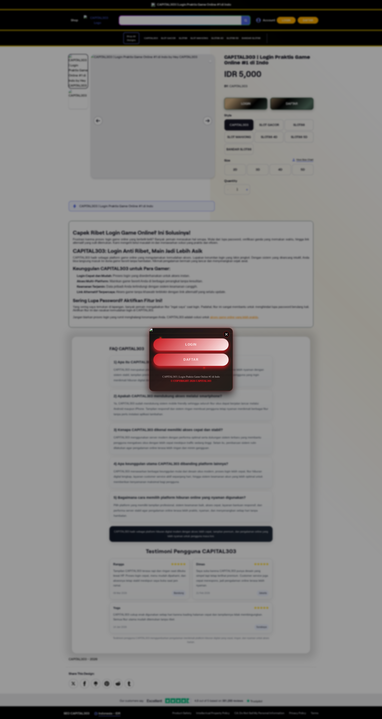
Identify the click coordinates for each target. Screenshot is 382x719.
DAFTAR (191, 359)
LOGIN (191, 344)
